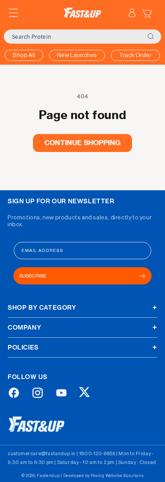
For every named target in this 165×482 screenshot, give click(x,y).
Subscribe (32, 275)
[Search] (150, 36)
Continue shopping (83, 142)
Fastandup (48, 476)
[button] (13, 13)
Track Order (135, 55)
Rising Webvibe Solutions (117, 476)
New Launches (77, 55)
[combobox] (73, 36)
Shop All (24, 55)
